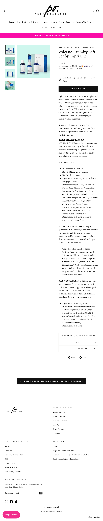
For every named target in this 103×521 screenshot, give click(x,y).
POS (42, 511)
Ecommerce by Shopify (54, 511)
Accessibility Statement (13, 471)
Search (7, 446)
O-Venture (56, 433)
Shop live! (56, 27)
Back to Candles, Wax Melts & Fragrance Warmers (53, 381)
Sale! (44, 27)
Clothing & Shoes (31, 21)
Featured (13, 21)
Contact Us (9, 450)
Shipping (62, 68)
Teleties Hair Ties (59, 416)
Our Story (56, 446)
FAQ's (78, 342)
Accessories (49, 21)
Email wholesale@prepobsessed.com (66, 459)
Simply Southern (59, 412)
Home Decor (65, 21)
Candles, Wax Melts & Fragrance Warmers (79, 47)
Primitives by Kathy (60, 421)
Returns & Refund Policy (78, 336)
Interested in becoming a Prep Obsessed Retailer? (71, 455)
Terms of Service (11, 467)
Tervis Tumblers (58, 429)
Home (61, 47)
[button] (78, 66)
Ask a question (78, 349)
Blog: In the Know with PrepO (64, 450)
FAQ (6, 459)
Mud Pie (56, 425)
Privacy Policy (10, 463)
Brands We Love (84, 21)
